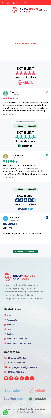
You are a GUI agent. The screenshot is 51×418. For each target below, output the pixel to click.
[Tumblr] (27, 378)
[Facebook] (6, 378)
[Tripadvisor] (32, 378)
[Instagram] (11, 378)
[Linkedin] (16, 378)
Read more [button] (8, 114)
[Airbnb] (22, 378)
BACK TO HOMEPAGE (25, 43)
